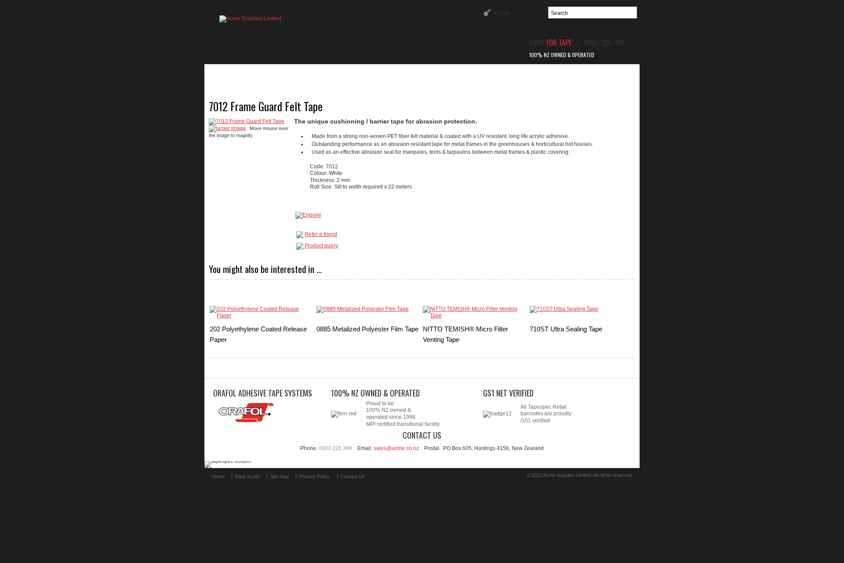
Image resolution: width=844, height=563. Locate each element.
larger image (231, 128)
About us (355, 74)
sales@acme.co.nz (396, 448)
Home (254, 74)
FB (381, 480)
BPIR (530, 74)
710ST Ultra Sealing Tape (566, 329)
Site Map (279, 476)
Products (301, 74)
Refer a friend (321, 234)
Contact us (578, 74)
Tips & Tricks (479, 74)
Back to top (247, 476)
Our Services (414, 74)
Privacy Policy (314, 476)
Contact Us (353, 476)
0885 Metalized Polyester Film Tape (367, 329)
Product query (321, 246)
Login (501, 13)
